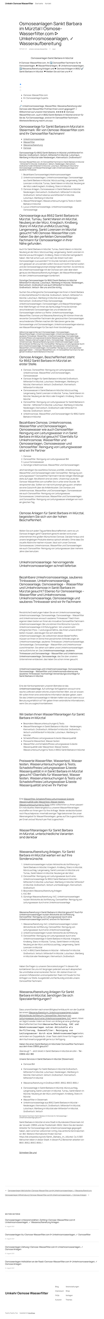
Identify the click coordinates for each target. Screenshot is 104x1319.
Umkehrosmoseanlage (33, 139)
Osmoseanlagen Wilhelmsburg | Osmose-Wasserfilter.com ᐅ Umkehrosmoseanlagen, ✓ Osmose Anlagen (46, 1195)
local (53, 49)
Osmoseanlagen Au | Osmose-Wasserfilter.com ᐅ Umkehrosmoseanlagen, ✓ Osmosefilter (48, 1234)
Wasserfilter (29, 142)
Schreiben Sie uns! (28, 1152)
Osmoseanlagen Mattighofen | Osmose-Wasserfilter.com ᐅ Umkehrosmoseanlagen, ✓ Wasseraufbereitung (50, 1190)
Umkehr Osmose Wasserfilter (19, 3)
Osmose (27, 147)
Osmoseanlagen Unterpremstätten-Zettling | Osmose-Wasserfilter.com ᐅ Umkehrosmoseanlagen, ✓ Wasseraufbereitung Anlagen (40, 1221)
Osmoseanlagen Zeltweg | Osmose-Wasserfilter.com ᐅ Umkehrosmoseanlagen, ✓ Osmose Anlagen (44, 1248)
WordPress (31, 1313)
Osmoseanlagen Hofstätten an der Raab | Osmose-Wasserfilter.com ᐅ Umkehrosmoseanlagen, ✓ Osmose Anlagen (51, 1262)
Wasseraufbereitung (33, 145)
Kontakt (48, 3)
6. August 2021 (9, 1226)
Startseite (39, 3)
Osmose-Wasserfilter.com (35, 95)
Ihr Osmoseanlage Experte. (36, 98)
